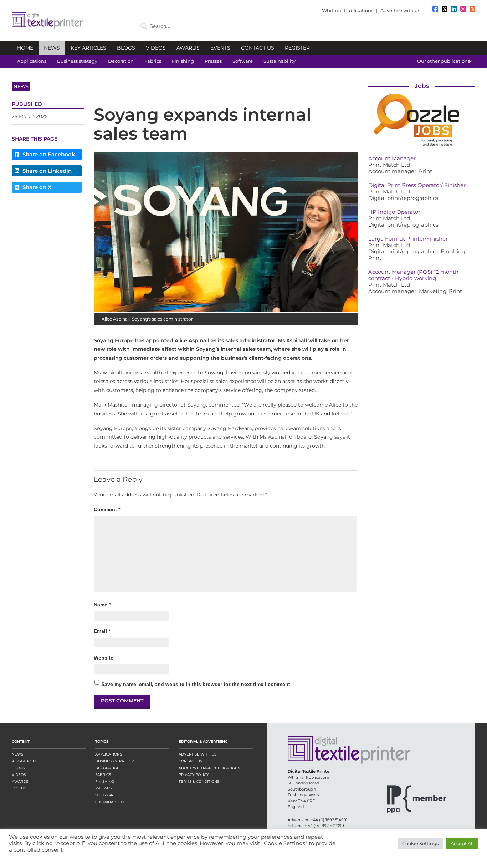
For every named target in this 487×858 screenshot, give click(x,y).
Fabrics (103, 774)
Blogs (18, 768)
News (17, 754)
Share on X (36, 187)
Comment (107, 509)
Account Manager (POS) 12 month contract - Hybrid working (413, 275)
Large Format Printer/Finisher (408, 238)
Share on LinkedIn (46, 170)
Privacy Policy (194, 774)
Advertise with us (400, 10)
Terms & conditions (199, 781)
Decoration (107, 768)
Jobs (422, 85)
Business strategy (114, 761)
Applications (108, 754)
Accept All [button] (462, 843)
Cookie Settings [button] (420, 843)
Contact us (190, 761)
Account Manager (392, 158)
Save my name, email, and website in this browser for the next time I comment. (196, 684)
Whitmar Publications (347, 10)
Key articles (24, 761)
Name (102, 604)
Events (19, 788)
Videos (19, 774)
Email (102, 631)
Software (105, 795)
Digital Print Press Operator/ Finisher (417, 185)
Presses (103, 788)
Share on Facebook (48, 154)
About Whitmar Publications (209, 768)
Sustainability (110, 801)
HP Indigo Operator (394, 211)
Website (103, 658)
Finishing (104, 781)
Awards (20, 781)
